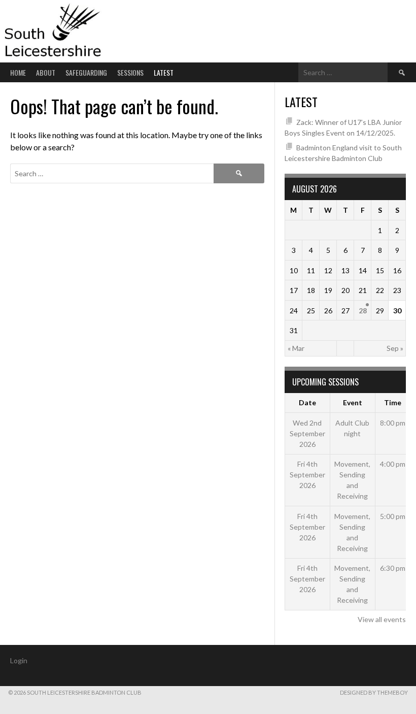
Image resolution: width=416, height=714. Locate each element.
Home (18, 72)
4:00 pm (392, 464)
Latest (164, 72)
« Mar (296, 348)
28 (363, 310)
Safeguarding (86, 72)
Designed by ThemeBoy (374, 692)
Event (352, 402)
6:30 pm (392, 568)
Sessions (130, 72)
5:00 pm (392, 516)
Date (307, 402)
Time (392, 402)
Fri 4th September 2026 (307, 475)
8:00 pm (392, 422)
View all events (382, 619)
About (45, 72)
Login (18, 660)
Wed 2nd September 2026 (307, 433)
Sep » (395, 348)
